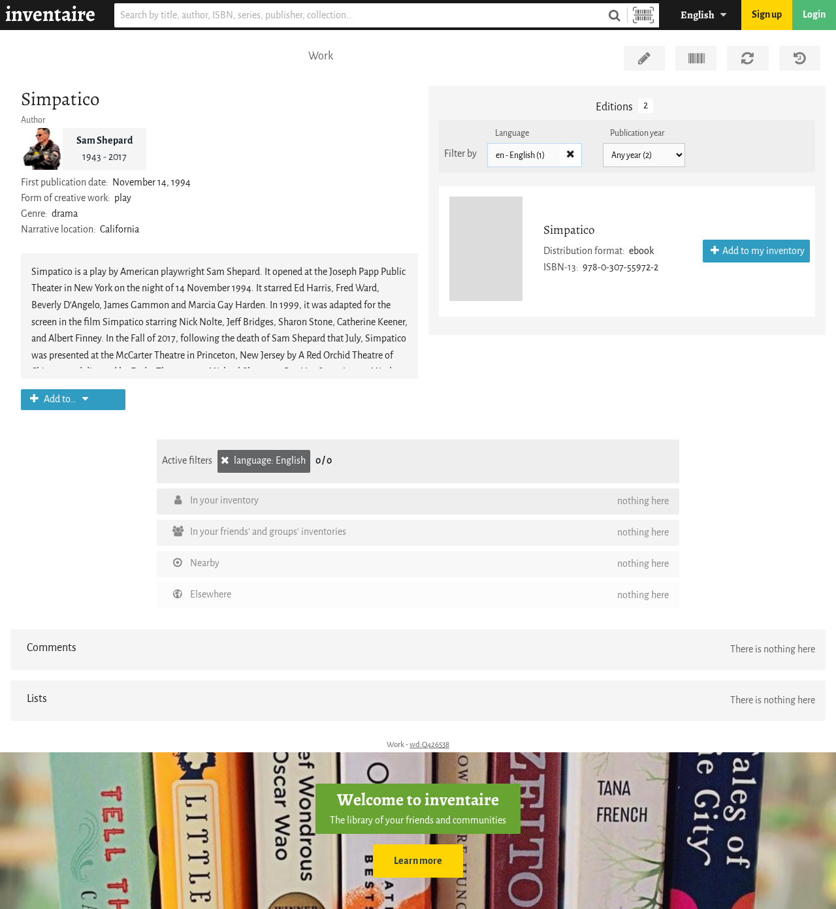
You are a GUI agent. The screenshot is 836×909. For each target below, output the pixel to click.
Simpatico (568, 229)
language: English (269, 461)
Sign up (767, 14)
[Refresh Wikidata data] (747, 58)
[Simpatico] (485, 249)
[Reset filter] (570, 155)
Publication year (637, 132)
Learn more (418, 861)
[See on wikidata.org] (695, 58)
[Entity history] (799, 58)
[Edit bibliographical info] (644, 58)
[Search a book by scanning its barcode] (643, 15)
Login (814, 14)
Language (512, 132)
